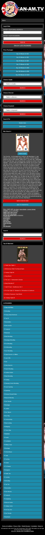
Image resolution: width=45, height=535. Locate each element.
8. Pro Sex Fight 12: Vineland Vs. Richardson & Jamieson (19, 290)
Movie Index (22, 126)
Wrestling (7, 311)
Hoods (7, 437)
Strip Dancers (8, 365)
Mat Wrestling (6, 221)
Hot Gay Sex (8, 509)
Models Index (22, 123)
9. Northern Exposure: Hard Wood (13, 294)
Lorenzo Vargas (31, 209)
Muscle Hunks (9, 502)
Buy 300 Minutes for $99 (22, 71)
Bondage (7, 405)
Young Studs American (11, 314)
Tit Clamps (8, 466)
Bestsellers (8, 322)
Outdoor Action (9, 372)
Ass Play (7, 415)
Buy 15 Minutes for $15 (22, 53)
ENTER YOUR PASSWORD (11, 36)
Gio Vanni (16, 209)
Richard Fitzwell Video (11, 394)
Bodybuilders (6, 218)
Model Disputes (26, 526)
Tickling (7, 379)
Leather (7, 408)
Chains (7, 462)
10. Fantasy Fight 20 (9, 297)
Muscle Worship (9, 397)
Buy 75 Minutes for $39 (22, 64)
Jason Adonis (22, 209)
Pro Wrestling (8, 343)
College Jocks (9, 506)
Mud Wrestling (9, 376)
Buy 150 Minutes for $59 (22, 67)
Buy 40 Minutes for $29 (22, 60)
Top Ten (7, 484)
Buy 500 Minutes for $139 (22, 74)
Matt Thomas (13, 212)
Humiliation (8, 441)
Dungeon (7, 470)
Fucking (7, 459)
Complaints (34, 526)
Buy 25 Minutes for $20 (22, 57)
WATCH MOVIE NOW (22, 200)
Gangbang (8, 498)
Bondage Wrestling (10, 340)
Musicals (7, 332)
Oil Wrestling (8, 347)
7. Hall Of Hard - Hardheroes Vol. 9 (13, 287)
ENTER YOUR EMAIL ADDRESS (13, 29)
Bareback (7, 516)
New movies (8, 325)
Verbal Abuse (8, 452)
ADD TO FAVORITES (22, 204)
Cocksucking (8, 419)
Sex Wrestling (7, 226)
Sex (4, 224)
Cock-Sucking (9, 387)
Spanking (7, 390)
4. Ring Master (8, 276)
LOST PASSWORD (25, 45)
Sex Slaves (8, 412)
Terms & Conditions (7, 526)
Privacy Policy (17, 526)
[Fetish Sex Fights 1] (22, 262)
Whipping (7, 426)
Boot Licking (8, 423)
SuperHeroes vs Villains (11, 354)
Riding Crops (8, 444)
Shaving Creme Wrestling (12, 383)
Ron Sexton (13, 214)
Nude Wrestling (7, 223)
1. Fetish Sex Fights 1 (9, 265)
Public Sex (8, 473)
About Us (40, 526)
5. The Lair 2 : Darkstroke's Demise (13, 279)
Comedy (7, 477)
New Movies (8, 491)
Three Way (8, 430)
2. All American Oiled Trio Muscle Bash (14, 269)
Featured (7, 329)
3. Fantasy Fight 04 (9, 272)
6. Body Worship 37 (9, 283)
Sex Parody (8, 401)
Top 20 (7, 318)
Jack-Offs (6, 220)
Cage (6, 455)
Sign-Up (16, 45)
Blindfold (7, 433)
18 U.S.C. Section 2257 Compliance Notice (22, 531)
